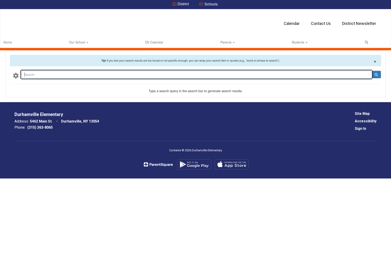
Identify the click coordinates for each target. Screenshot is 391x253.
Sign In (360, 128)
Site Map (362, 113)
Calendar (292, 23)
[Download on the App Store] (232, 164)
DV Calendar (154, 42)
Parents (226, 42)
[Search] (376, 74)
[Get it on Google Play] (194, 164)
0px (381, 42)
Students (298, 42)
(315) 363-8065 (40, 127)
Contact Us (321, 23)
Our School (77, 42)
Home (7, 42)
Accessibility (366, 121)
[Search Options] (15, 75)
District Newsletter (359, 23)
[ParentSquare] (158, 164)
